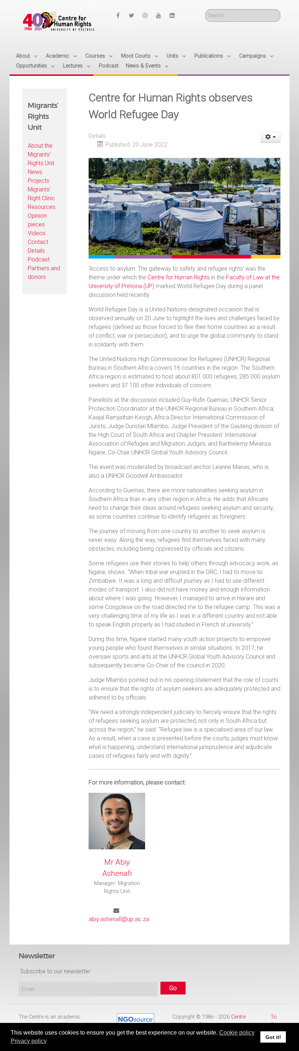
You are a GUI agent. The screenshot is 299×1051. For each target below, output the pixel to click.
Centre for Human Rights (179, 277)
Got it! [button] (273, 1037)
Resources (41, 206)
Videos (37, 233)
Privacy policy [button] (29, 1041)
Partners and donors (44, 272)
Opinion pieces (37, 220)
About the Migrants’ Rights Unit (41, 154)
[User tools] (271, 137)
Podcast (39, 259)
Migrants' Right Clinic (41, 194)
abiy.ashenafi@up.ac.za (119, 919)
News (35, 171)
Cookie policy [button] (237, 1032)
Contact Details (38, 246)
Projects (38, 180)
